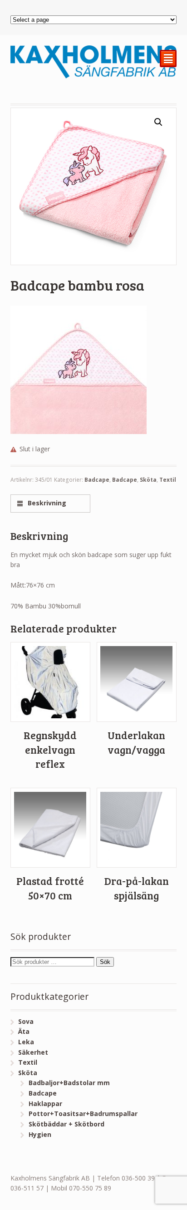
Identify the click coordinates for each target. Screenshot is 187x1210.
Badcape (96, 480)
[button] (158, 122)
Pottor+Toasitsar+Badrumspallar (83, 1113)
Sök (105, 961)
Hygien (40, 1134)
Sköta (148, 480)
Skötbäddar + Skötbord (66, 1124)
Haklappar (45, 1103)
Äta (24, 1031)
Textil (167, 480)
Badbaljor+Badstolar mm (69, 1082)
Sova (26, 1021)
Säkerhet (33, 1052)
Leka (26, 1041)
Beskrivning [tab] (46, 503)
